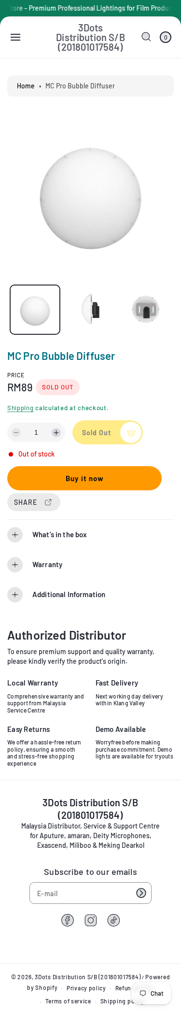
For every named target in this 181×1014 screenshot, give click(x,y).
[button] (15, 37)
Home (26, 86)
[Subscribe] (141, 893)
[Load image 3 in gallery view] (145, 309)
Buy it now (85, 478)
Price (16, 374)
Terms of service (68, 1001)
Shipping (20, 408)
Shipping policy (122, 1001)
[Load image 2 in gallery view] (90, 309)
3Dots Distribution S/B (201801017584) (87, 976)
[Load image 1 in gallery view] (35, 310)
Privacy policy (86, 988)
